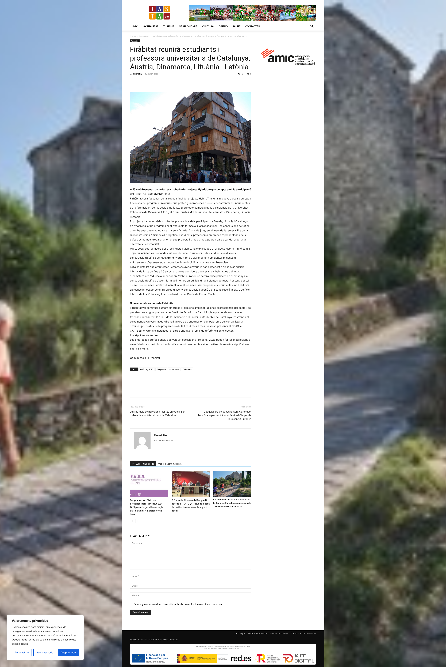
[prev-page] (132, 521)
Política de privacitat (258, 633)
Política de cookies (279, 633)
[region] (45, 637)
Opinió (223, 26)
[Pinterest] (149, 81)
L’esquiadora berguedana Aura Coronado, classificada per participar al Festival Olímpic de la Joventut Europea (224, 415)
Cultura (208, 26)
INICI (135, 26)
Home (133, 35)
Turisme (168, 26)
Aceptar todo (68, 652)
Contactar (252, 26)
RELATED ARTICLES (143, 464)
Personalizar (22, 652)
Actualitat (150, 26)
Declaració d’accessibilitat (303, 633)
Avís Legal (240, 633)
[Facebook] (133, 81)
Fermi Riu (137, 73)
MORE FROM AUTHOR (170, 464)
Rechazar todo (44, 652)
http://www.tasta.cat (163, 440)
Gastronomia (188, 26)
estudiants (174, 369)
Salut (236, 26)
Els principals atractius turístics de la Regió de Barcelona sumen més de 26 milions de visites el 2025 (232, 503)
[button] (312, 26)
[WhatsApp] (157, 81)
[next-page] (138, 521)
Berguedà (161, 369)
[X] (141, 81)
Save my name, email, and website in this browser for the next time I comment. (178, 604)
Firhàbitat (187, 369)
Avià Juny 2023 (146, 369)
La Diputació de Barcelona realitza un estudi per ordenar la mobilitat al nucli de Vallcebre (157, 413)
